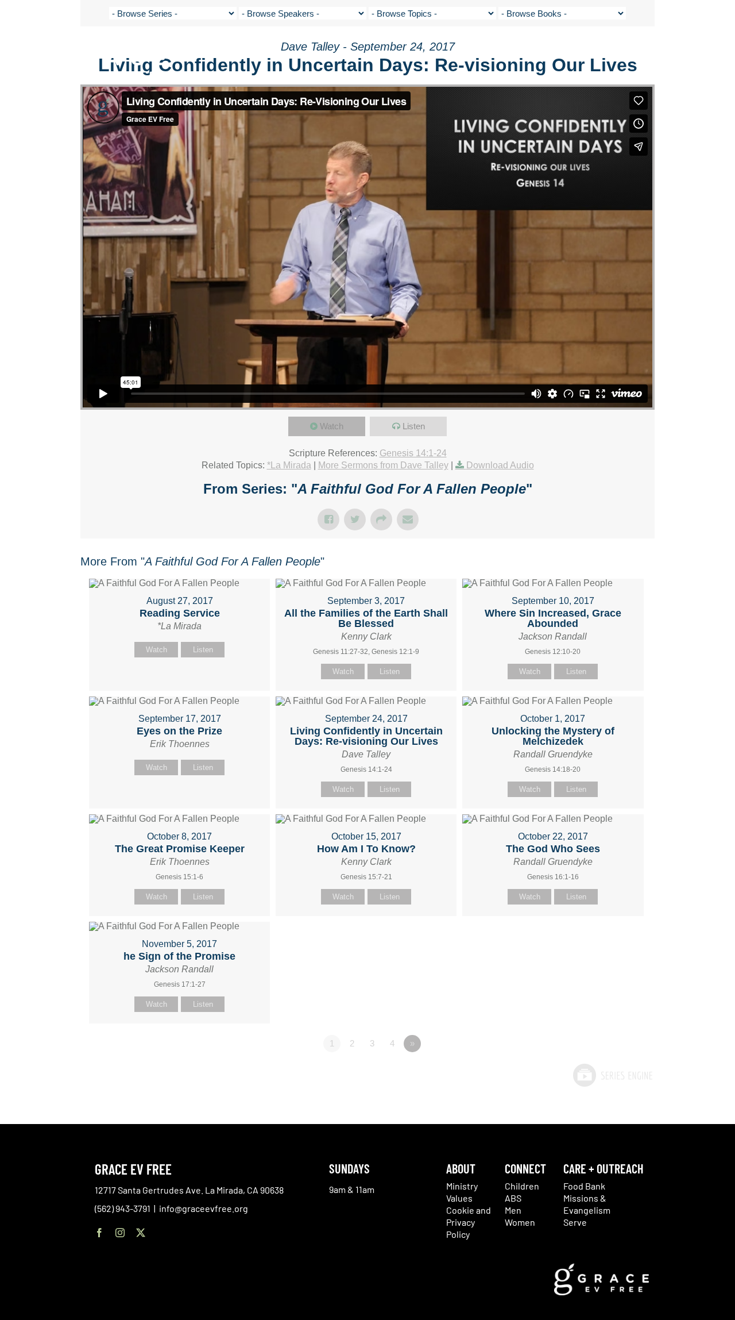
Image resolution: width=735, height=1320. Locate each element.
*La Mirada (289, 465)
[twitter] (140, 1232)
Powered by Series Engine (612, 1075)
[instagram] (120, 1232)
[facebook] (99, 1232)
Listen (414, 426)
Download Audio (500, 465)
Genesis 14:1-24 (413, 453)
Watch (331, 426)
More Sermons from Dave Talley (383, 465)
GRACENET (667, 51)
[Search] (696, 54)
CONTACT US (620, 51)
